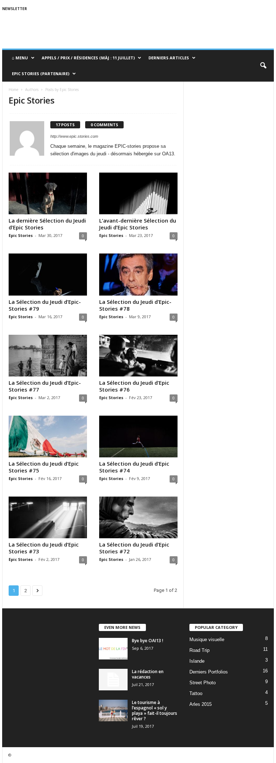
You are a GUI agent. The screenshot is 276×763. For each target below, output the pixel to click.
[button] (263, 66)
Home (13, 89)
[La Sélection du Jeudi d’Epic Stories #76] (138, 355)
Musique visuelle (206, 639)
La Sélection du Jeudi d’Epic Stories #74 (134, 467)
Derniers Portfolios (208, 672)
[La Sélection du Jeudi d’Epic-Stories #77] (48, 355)
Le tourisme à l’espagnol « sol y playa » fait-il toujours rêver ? (154, 710)
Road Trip (199, 650)
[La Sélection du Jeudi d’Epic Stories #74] (138, 436)
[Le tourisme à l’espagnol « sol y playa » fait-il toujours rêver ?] (113, 710)
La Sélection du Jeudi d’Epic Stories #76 (134, 386)
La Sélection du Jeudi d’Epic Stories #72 (134, 548)
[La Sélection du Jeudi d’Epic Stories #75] (48, 436)
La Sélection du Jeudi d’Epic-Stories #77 (45, 386)
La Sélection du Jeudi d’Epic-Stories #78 (135, 305)
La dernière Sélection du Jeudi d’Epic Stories (47, 224)
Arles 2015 (200, 704)
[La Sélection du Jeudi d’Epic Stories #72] (138, 517)
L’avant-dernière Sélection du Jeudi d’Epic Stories (137, 224)
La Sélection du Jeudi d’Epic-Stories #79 (45, 305)
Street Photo (202, 682)
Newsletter (14, 8)
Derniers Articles (168, 57)
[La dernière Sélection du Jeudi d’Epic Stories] (48, 193)
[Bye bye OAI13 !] (113, 648)
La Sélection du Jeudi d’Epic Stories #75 (44, 467)
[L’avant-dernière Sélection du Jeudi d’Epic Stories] (138, 193)
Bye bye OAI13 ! (147, 641)
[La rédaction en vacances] (113, 679)
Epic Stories (21, 235)
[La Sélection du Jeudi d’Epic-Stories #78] (138, 274)
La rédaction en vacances (148, 674)
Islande (196, 661)
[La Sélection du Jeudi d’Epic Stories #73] (48, 517)
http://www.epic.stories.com (74, 136)
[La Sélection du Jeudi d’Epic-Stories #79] (48, 274)
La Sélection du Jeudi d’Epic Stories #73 (44, 548)
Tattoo (195, 693)
